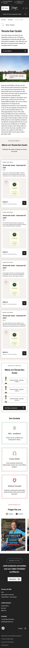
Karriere (3, 608)
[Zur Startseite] (14, 8)
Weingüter (10, 19)
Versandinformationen (7, 594)
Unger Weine (5, 606)
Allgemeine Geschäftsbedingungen (11, 636)
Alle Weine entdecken (11, 408)
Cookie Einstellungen (7, 639)
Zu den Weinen (7, 51)
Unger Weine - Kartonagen (9, 597)
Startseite (3, 19)
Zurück (20, 628)
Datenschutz (5, 645)
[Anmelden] (23, 8)
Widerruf (3, 610)
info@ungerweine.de (7, 622)
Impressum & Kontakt (7, 642)
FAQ (2, 592)
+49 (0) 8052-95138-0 (7, 619)
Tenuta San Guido (19, 19)
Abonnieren (12, 579)
